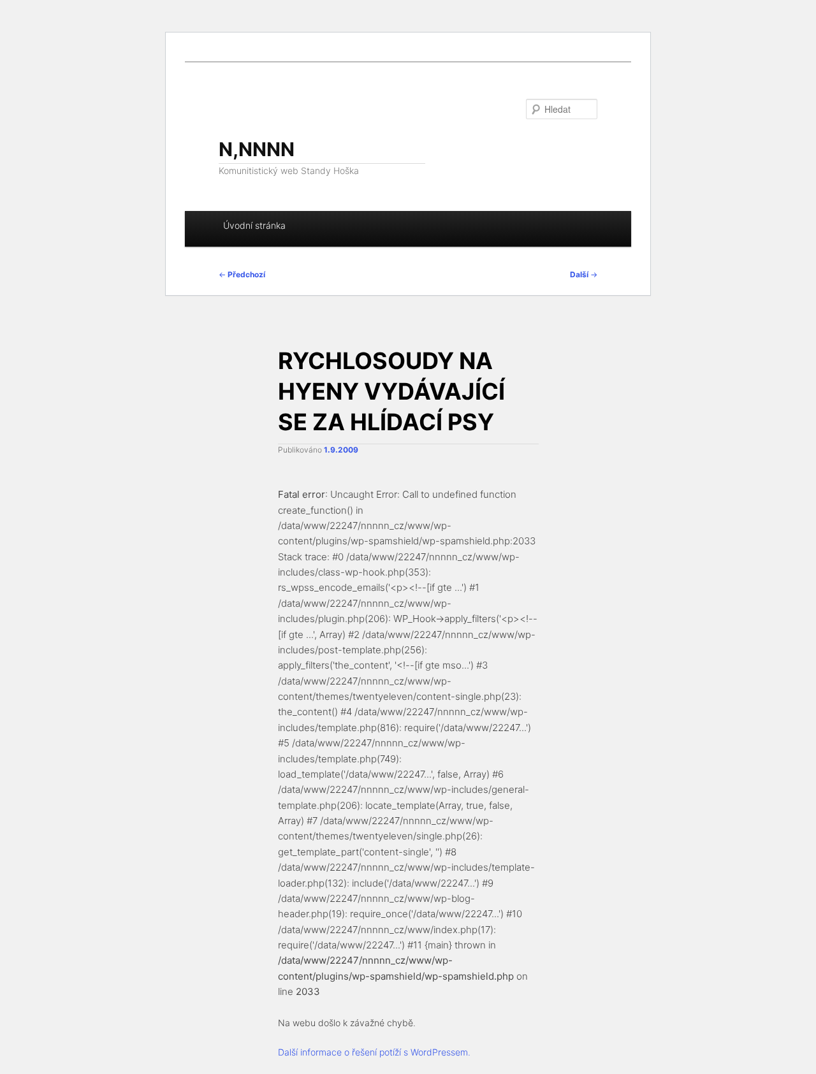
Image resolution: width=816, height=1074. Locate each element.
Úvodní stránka (254, 225)
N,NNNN (257, 149)
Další (583, 274)
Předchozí (242, 274)
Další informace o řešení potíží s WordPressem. (374, 1052)
